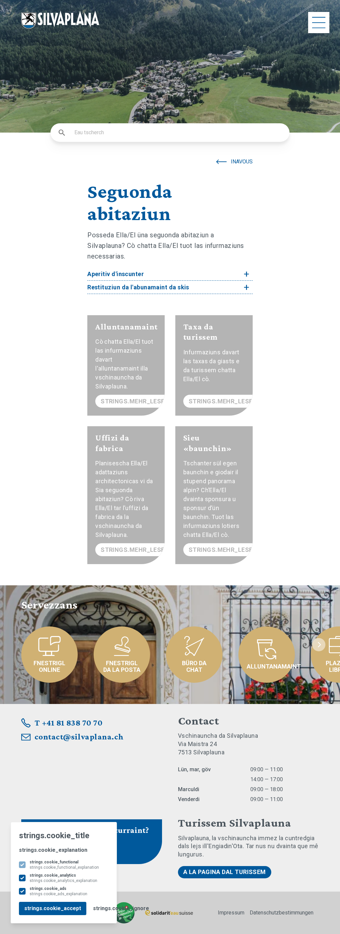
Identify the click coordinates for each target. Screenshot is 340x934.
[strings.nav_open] (318, 22)
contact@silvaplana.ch (79, 736)
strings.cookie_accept (52, 908)
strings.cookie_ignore (121, 908)
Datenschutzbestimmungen (281, 912)
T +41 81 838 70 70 (69, 722)
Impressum (231, 912)
